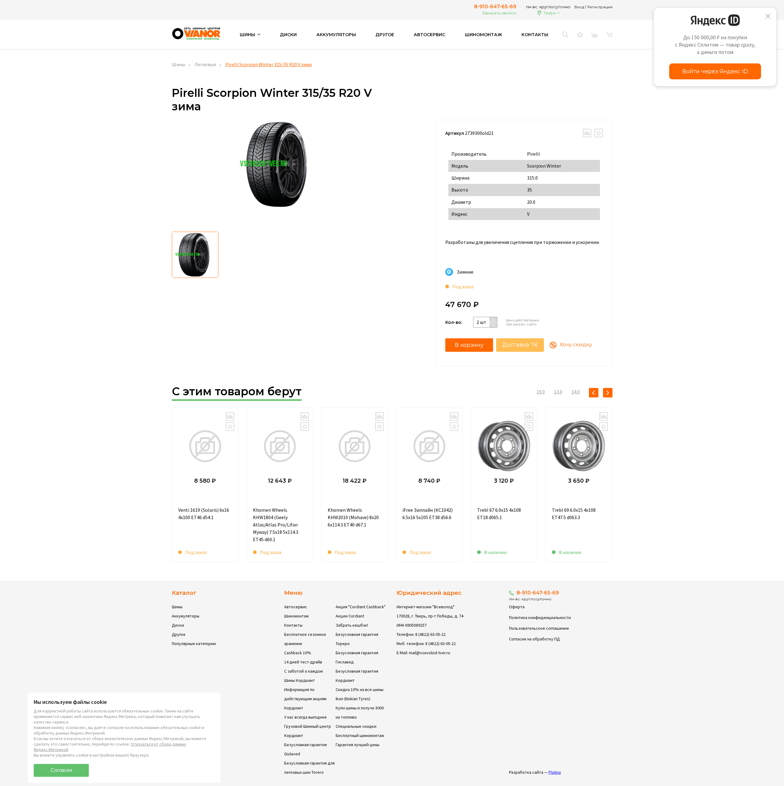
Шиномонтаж (483, 34)
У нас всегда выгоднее (305, 717)
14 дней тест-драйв (303, 662)
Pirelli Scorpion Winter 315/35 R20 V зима (268, 64)
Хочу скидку (576, 344)
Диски (288, 34)
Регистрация (599, 7)
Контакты (535, 34)
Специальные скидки (356, 726)
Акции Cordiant (350, 616)
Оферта (517, 606)
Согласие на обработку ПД (534, 639)
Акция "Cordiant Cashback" (361, 606)
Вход (579, 7)
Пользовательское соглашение (539, 628)
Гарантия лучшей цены (357, 744)
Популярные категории (194, 643)
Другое (384, 34)
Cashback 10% (297, 652)
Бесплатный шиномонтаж (360, 735)
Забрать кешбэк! (352, 625)
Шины (178, 64)
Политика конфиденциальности (540, 617)
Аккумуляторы (336, 34)
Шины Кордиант (299, 680)
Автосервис (429, 34)
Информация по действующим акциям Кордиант (305, 699)
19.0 (541, 392)
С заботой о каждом (303, 671)
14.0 (575, 392)
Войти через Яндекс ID (715, 71)
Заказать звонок (499, 12)
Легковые (205, 64)
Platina (554, 772)
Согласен (61, 770)
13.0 (558, 392)
